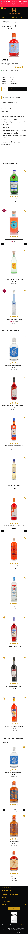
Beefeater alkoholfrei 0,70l (14, 606)
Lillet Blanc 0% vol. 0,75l (14, 485)
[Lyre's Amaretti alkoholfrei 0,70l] (14, 861)
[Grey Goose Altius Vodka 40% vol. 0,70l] (14, 302)
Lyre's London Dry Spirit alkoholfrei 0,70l (14, 365)
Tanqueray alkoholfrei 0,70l (14, 199)
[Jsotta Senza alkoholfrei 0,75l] (14, 629)
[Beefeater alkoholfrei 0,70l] (14, 589)
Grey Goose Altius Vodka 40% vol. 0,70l (14, 319)
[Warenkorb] (25, 16)
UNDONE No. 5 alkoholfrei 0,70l (14, 566)
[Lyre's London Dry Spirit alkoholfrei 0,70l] (14, 348)
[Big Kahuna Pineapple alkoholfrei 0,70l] (14, 262)
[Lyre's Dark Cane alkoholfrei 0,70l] (14, 826)
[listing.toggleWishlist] (25, 171)
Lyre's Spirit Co (13, 81)
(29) (20, 67)
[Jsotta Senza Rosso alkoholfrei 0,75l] (14, 669)
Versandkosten (21, 924)
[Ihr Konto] (21, 16)
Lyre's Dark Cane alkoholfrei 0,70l (14, 841)
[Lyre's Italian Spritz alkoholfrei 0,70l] (14, 44)
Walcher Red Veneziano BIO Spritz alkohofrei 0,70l (14, 405)
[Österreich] (5, 8)
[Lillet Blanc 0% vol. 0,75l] (14, 469)
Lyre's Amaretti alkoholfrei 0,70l (14, 876)
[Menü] (3, 16)
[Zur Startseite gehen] (14, 11)
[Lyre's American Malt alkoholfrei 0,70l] (14, 792)
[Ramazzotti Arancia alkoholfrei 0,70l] (14, 428)
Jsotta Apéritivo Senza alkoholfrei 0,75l (14, 726)
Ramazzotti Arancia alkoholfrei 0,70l (14, 445)
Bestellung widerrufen (14, 908)
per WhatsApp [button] (16, 97)
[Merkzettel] (17, 16)
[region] (14, 44)
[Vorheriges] (2, 244)
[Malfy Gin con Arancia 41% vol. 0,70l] (14, 222)
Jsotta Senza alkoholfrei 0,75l (14, 646)
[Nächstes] (25, 244)
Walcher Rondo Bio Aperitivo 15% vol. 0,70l (14, 526)
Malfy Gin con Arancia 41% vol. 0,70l (14, 239)
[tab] (4, 109)
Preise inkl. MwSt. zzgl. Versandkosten (9, 63)
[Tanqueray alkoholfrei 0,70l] (14, 182)
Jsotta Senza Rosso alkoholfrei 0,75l (14, 686)
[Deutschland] (2, 8)
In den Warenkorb (18, 89)
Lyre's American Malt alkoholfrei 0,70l (14, 807)
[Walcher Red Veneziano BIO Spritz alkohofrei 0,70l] (14, 388)
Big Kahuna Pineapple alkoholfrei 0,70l (14, 279)
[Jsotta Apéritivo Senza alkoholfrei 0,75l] (14, 709)
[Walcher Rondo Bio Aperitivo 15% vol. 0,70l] (14, 509)
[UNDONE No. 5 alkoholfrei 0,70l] (14, 549)
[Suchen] (13, 16)
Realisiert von (19, 932)
